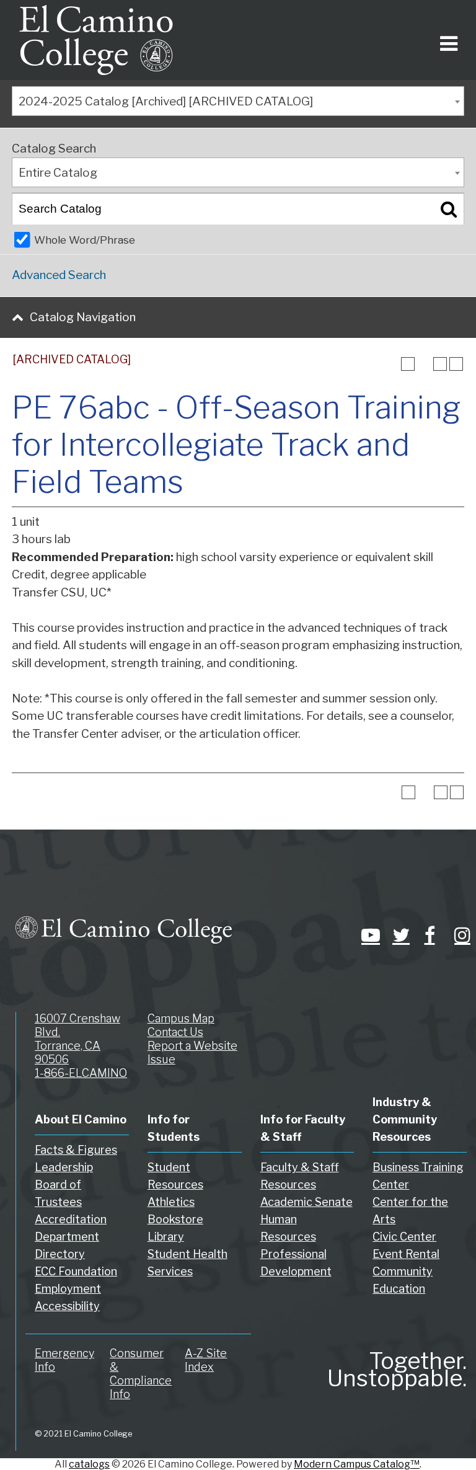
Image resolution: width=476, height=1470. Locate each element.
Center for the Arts (410, 1210)
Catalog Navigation (83, 317)
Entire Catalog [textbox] (58, 173)
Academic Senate (306, 1201)
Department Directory (67, 1245)
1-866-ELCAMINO (81, 1072)
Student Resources (175, 1176)
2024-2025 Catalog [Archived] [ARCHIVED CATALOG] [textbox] (166, 101)
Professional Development (296, 1262)
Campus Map (181, 1018)
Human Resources (288, 1228)
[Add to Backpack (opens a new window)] (408, 364)
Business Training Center (418, 1176)
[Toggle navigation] (446, 40)
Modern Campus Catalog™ (357, 1464)
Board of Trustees (58, 1193)
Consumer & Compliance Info (141, 1374)
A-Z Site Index (206, 1360)
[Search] (448, 209)
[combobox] (238, 101)
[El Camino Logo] (96, 40)
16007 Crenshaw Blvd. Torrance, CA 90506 (77, 1039)
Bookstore (175, 1219)
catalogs (89, 1464)
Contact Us (175, 1031)
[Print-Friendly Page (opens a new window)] (440, 364)
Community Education (402, 1280)
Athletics (171, 1201)
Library (166, 1236)
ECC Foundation (76, 1271)
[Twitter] (398, 935)
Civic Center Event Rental (405, 1245)
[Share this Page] (424, 364)
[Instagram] (460, 935)
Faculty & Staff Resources (299, 1176)
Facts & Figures (76, 1149)
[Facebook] (429, 935)
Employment (68, 1288)
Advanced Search (59, 275)
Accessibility (67, 1306)
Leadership (64, 1167)
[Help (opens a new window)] (456, 364)
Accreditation (71, 1219)
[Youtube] (367, 935)
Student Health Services (187, 1262)
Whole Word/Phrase (84, 239)
